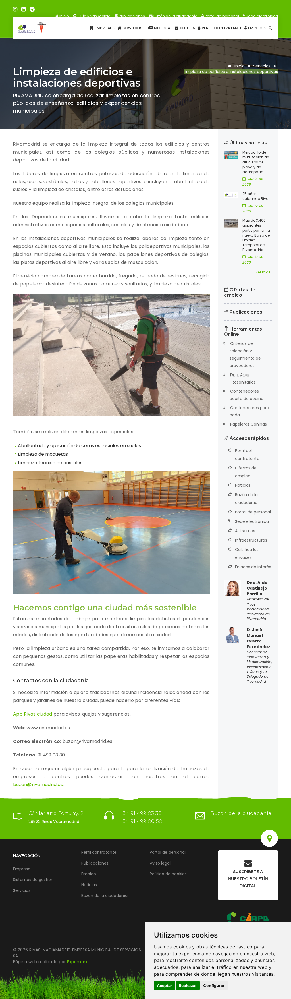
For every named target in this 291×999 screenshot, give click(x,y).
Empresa (103, 28)
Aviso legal (160, 863)
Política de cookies (168, 874)
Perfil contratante (221, 28)
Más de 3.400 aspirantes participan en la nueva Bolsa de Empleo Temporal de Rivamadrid (256, 235)
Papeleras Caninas (248, 424)
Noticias (162, 28)
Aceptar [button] (164, 985)
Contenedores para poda (249, 411)
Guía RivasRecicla (94, 16)
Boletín (187, 28)
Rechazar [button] (188, 985)
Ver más (263, 272)
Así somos (245, 531)
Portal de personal (221, 16)
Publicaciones (131, 16)
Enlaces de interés (253, 567)
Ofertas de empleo (239, 292)
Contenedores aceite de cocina (246, 394)
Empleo (255, 28)
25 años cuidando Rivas (256, 196)
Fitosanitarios (243, 378)
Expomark (77, 962)
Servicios (132, 28)
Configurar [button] (214, 985)
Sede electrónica (261, 16)
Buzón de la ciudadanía (175, 16)
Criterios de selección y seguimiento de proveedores (245, 354)
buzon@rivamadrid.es (38, 784)
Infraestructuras (251, 540)
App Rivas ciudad (32, 714)
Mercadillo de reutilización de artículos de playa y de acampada (255, 162)
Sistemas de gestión (33, 879)
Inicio (64, 16)
